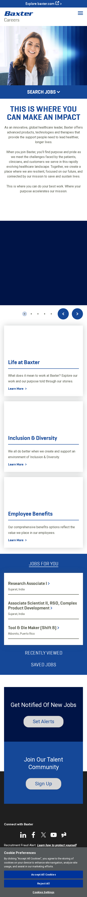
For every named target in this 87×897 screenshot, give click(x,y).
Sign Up (43, 784)
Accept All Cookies (43, 874)
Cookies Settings (43, 892)
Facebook (33, 835)
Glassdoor (64, 835)
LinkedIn (23, 835)
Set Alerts (43, 721)
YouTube (54, 835)
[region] (43, 872)
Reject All (43, 883)
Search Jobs (41, 92)
